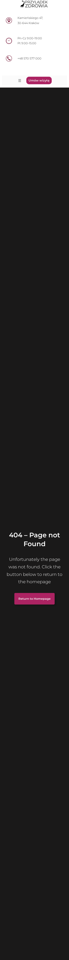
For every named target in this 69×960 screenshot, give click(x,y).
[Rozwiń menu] (19, 80)
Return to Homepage (34, 598)
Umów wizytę (39, 80)
